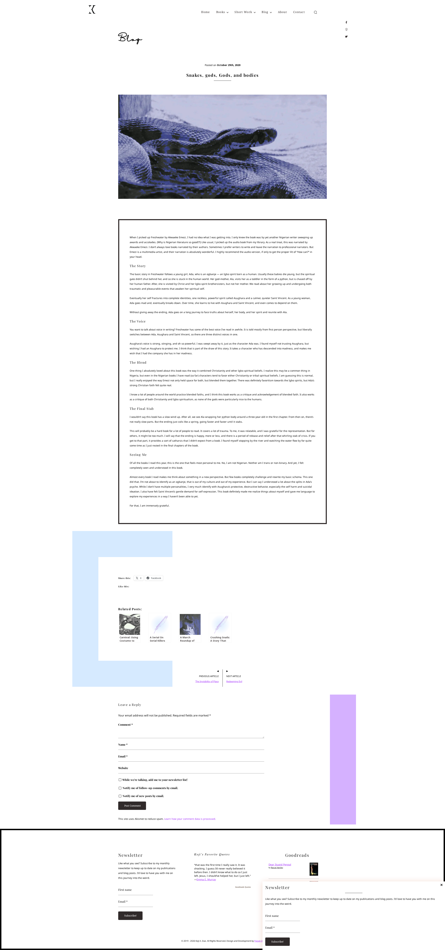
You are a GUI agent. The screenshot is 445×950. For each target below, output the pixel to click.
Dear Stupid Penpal (280, 864)
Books (220, 12)
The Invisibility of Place (207, 681)
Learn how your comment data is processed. (190, 818)
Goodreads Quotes (243, 887)
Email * (270, 927)
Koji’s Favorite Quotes (212, 854)
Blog (265, 12)
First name (272, 916)
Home (205, 12)
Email (123, 756)
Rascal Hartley (277, 867)
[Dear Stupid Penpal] (314, 874)
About (282, 12)
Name (123, 744)
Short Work (243, 12)
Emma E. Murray (206, 879)
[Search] (315, 12)
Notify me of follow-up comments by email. (150, 788)
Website (123, 768)
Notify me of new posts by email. (143, 796)
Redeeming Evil (234, 681)
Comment (125, 724)
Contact (299, 12)
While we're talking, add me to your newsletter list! (155, 780)
